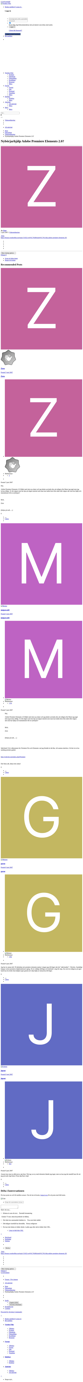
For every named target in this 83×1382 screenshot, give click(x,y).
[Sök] (1, 117)
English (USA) (14, 1302)
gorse (3, 863)
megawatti (5, 610)
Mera (10, 84)
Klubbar (7, 96)
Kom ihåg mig (13, 25)
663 (10, 1164)
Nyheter (11, 75)
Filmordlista (12, 78)
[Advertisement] (41, 56)
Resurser (11, 82)
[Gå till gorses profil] (41, 858)
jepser (3, 1071)
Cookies (7, 1308)
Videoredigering (14, 232)
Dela (2, 236)
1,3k (10, 703)
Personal (11, 91)
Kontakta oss (9, 1307)
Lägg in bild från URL (16, 1230)
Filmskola (12, 76)
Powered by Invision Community (11, 1312)
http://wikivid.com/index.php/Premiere (13, 757)
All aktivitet (12, 104)
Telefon (7, 1241)
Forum (7, 86)
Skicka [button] (8, 1248)
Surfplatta (8, 1239)
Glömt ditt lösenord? (15, 30)
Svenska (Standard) (15, 1304)
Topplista (12, 93)
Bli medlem (8, 36)
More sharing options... (8, 253)
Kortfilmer (12, 80)
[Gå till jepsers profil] (41, 1065)
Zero (4, 230)
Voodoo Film (9, 73)
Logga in (12, 27)
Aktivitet (7, 102)
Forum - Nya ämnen (11, 1279)
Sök (10, 89)
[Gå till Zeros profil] (41, 227)
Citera (7, 519)
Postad (7, 372)
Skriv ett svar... (5, 1210)
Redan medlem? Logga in (13, 7)
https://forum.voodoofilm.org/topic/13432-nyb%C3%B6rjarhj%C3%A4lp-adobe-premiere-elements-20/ (34, 238)
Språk (7, 1300)
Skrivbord (8, 1237)
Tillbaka (11, 1328)
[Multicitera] (5, 517)
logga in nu (44, 1195)
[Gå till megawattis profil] (41, 604)
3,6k (10, 957)
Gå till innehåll (5, 2)
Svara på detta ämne (11, 258)
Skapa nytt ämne (10, 260)
